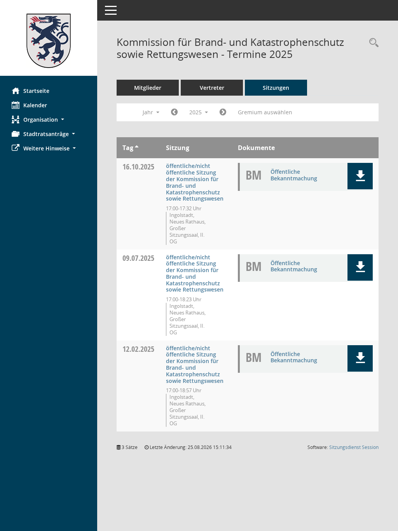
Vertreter (212, 87)
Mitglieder (147, 87)
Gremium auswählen (265, 112)
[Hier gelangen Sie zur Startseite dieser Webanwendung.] (48, 41)
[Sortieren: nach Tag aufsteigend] (136, 147)
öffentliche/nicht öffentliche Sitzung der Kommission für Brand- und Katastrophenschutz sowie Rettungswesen (194, 182)
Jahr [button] (149, 112)
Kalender (35, 105)
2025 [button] (196, 112)
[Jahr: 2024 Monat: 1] (174, 112)
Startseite (36, 90)
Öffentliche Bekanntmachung (294, 175)
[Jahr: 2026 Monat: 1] (223, 112)
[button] (48, 119)
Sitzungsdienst (354, 447)
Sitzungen (276, 87)
